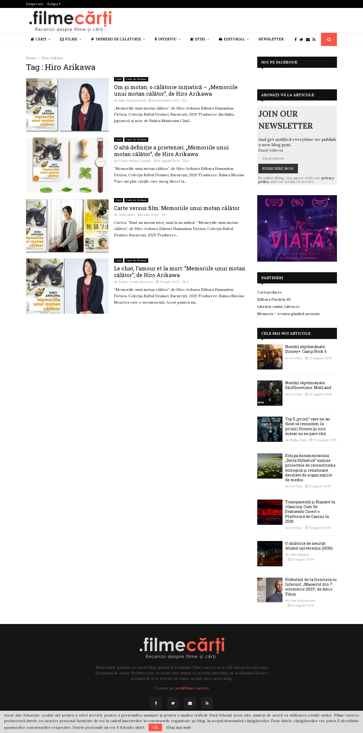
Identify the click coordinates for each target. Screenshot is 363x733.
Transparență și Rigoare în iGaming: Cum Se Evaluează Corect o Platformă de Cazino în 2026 (310, 511)
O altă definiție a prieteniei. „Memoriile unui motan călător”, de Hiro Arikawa (171, 150)
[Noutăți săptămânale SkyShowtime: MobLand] (269, 393)
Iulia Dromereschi (132, 100)
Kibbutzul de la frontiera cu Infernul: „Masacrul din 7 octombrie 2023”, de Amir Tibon (310, 587)
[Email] (309, 39)
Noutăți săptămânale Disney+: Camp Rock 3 (305, 349)
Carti (118, 79)
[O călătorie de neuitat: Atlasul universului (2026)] (269, 553)
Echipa (53, 4)
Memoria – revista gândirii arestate (288, 313)
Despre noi (34, 4)
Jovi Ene (296, 358)
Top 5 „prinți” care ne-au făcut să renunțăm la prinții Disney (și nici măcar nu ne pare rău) (307, 426)
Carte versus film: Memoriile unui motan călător (177, 207)
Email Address (270, 150)
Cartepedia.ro (269, 292)
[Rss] (315, 39)
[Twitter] (302, 39)
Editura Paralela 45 (274, 299)
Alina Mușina (299, 554)
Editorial (234, 39)
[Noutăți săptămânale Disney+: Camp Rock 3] (269, 357)
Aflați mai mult (178, 727)
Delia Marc (127, 215)
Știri (200, 39)
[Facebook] (296, 39)
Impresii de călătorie (118, 39)
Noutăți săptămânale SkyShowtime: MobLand (308, 385)
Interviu (167, 39)
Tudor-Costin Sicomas (136, 282)
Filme (71, 39)
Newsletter (271, 39)
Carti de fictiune (136, 79)
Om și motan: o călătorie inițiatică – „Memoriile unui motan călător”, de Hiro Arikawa (176, 90)
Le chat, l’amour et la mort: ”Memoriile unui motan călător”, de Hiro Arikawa (180, 271)
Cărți (41, 39)
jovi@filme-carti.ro (192, 688)
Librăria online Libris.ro (278, 306)
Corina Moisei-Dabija (135, 161)
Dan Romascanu (302, 600)
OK (155, 727)
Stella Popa (298, 440)
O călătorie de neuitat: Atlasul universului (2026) (309, 546)
